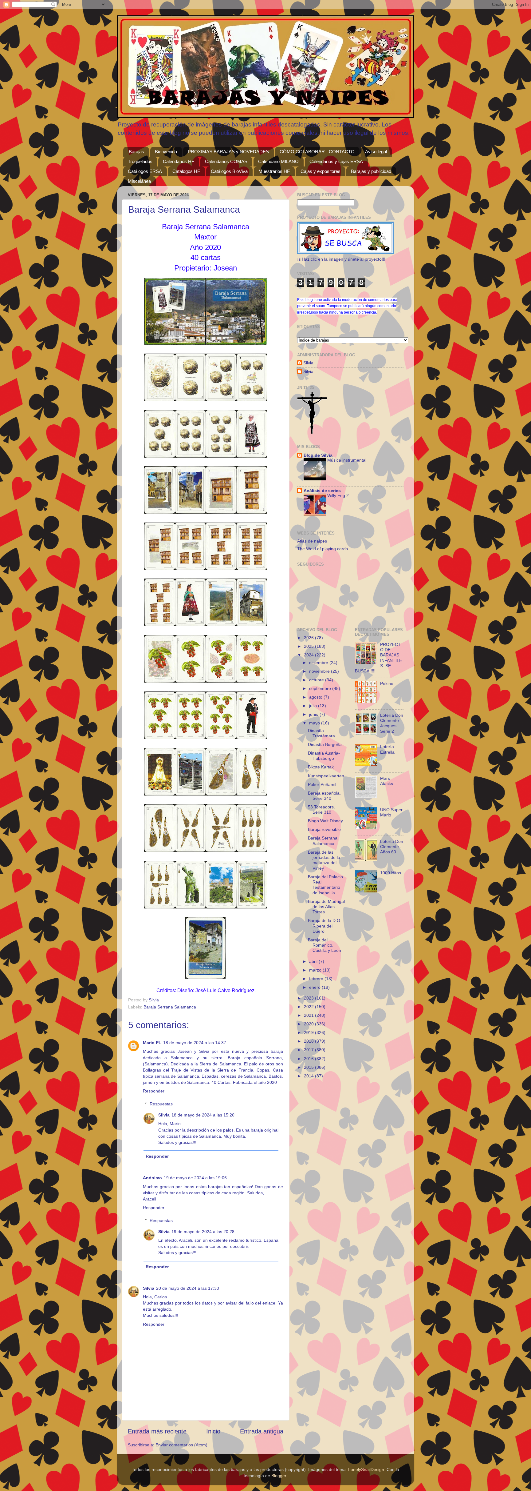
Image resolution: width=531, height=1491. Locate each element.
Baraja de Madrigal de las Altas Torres (326, 907)
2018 (309, 1041)
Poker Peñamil (322, 784)
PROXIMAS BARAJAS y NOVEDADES (228, 151)
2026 (309, 637)
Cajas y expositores (320, 171)
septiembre (320, 688)
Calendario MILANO (278, 161)
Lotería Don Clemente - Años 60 (391, 847)
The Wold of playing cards (322, 548)
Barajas (136, 151)
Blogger (278, 1475)
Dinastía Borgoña (325, 744)
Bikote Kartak (321, 766)
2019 (309, 1032)
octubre (317, 679)
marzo (316, 970)
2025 (309, 646)
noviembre (320, 671)
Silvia (164, 1114)
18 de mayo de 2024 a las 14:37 (194, 1042)
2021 (309, 1015)
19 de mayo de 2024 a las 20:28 (202, 1231)
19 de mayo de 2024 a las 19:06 (195, 1177)
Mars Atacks (386, 781)
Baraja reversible (324, 829)
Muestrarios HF (274, 171)
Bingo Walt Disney (325, 820)
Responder (153, 1090)
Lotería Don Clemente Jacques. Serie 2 (391, 723)
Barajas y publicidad (371, 171)
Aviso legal (376, 151)
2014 (309, 1075)
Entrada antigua (261, 1431)
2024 (309, 654)
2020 (309, 1023)
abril (314, 961)
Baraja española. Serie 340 (324, 796)
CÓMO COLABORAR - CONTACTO (317, 151)
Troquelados (140, 161)
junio (314, 714)
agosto (316, 697)
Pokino (386, 683)
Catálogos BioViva (229, 171)
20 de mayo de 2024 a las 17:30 (187, 1288)
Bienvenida (166, 151)
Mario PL (152, 1042)
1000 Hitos (390, 872)
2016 (309, 1058)
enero (315, 987)
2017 (309, 1049)
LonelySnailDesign (366, 1469)
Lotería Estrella (387, 749)
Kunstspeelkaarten (326, 775)
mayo (315, 722)
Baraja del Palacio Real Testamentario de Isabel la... (325, 884)
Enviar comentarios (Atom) (181, 1444)
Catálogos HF (186, 171)
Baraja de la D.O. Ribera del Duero (324, 926)
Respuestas (161, 1103)
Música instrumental (346, 460)
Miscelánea (139, 181)
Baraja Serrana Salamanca (170, 1006)
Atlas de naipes (312, 541)
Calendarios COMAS (226, 161)
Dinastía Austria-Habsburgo (324, 756)
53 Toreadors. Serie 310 (321, 809)
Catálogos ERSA (145, 171)
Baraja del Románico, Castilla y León (324, 945)
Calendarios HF (178, 161)
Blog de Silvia (318, 455)
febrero (316, 978)
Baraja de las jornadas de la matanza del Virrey (324, 860)
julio (313, 705)
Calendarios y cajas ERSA (336, 161)
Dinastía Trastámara (321, 733)
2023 (309, 998)
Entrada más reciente (157, 1431)
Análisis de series (322, 490)
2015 (309, 1067)
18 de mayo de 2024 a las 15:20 (202, 1114)
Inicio (213, 1431)
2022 (309, 1006)
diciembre (319, 662)
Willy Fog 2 (338, 495)
